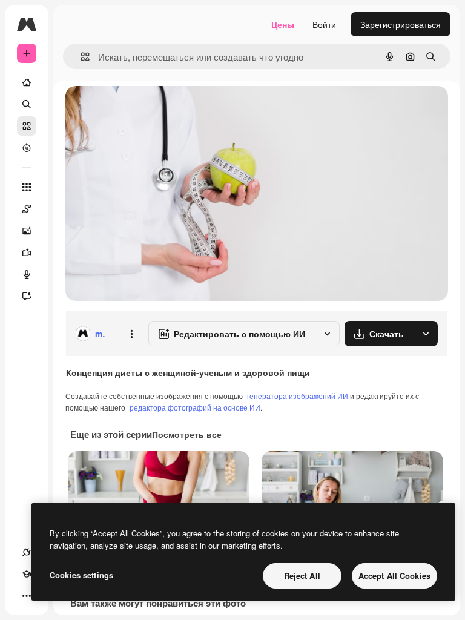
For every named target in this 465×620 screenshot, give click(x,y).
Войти (324, 24)
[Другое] (26, 595)
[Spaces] (26, 209)
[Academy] (26, 574)
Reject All (302, 575)
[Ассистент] (26, 296)
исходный (146, 108)
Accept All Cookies (394, 575)
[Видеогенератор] (26, 252)
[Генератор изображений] (26, 230)
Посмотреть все (187, 434)
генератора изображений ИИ (297, 396)
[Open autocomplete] (80, 56)
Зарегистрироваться (400, 24)
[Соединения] (26, 552)
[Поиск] (26, 104)
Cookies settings (81, 575)
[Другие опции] (131, 334)
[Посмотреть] (26, 147)
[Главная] (26, 82)
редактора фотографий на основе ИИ (195, 407)
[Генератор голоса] (26, 274)
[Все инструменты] (26, 187)
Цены (282, 24)
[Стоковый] (26, 126)
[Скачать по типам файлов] (426, 333)
